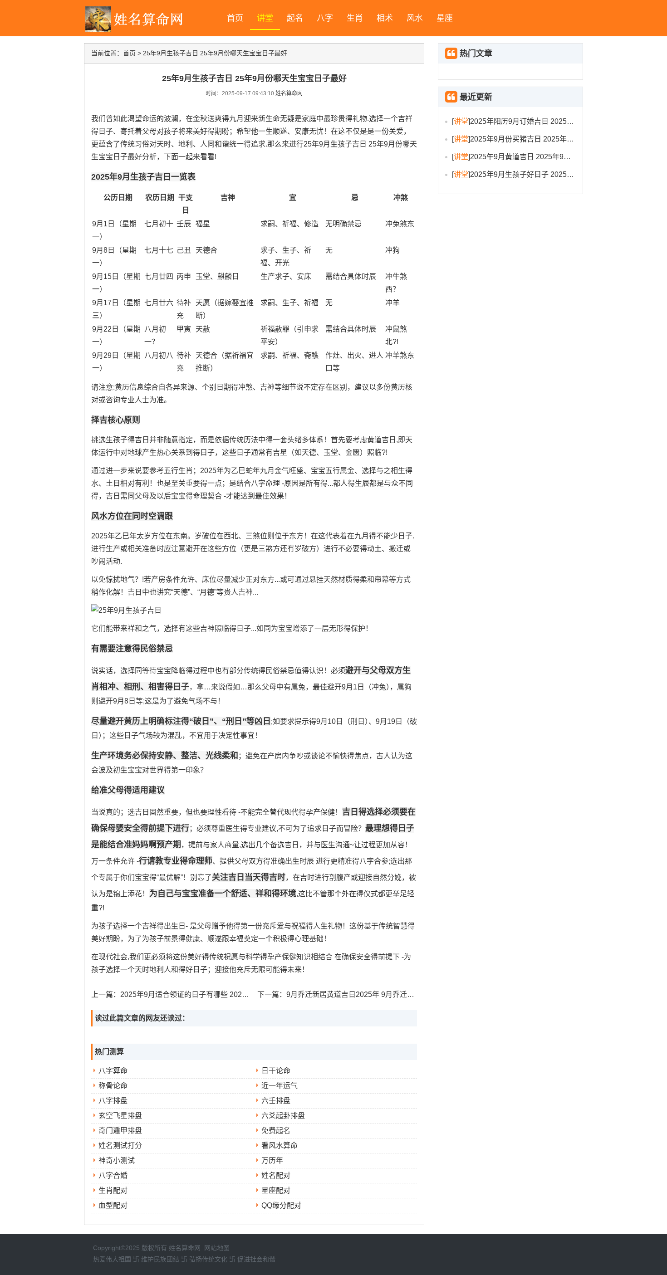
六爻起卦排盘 (283, 1115)
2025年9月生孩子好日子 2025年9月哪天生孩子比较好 (556, 174)
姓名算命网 (289, 93)
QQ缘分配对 (281, 1205)
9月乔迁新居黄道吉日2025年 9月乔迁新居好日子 (364, 994)
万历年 (272, 1160)
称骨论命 (113, 1085)
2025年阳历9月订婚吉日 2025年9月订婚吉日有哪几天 (556, 121)
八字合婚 (113, 1175)
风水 (415, 18)
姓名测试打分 (120, 1145)
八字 (325, 18)
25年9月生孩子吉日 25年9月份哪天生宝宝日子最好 (215, 53)
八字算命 (113, 1071)
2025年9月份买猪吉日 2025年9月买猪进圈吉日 (546, 139)
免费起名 (275, 1130)
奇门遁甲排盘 (120, 1130)
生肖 (355, 18)
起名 (295, 18)
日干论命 (275, 1071)
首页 (235, 18)
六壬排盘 (275, 1100)
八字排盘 (113, 1100)
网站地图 (217, 1247)
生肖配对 (113, 1190)
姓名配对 (275, 1175)
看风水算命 (279, 1145)
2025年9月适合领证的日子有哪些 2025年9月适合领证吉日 (214, 994)
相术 (385, 18)
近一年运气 (279, 1085)
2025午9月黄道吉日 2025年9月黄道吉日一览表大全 (553, 157)
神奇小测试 (116, 1160)
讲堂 (265, 18)
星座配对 (275, 1190)
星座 (444, 18)
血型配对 (113, 1205)
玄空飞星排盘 (120, 1115)
